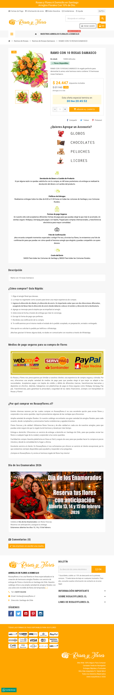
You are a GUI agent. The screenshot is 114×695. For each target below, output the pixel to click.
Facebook (11, 613)
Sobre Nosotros (54, 11)
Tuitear (86, 120)
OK (100, 569)
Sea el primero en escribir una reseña (27, 546)
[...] (46, 588)
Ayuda (79, 11)
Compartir (73, 120)
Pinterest (98, 120)
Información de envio (34, 11)
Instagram (40, 613)
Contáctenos (69, 11)
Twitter (18, 613)
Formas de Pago (15, 11)
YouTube (26, 613)
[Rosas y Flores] (27, 22)
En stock (53, 59)
